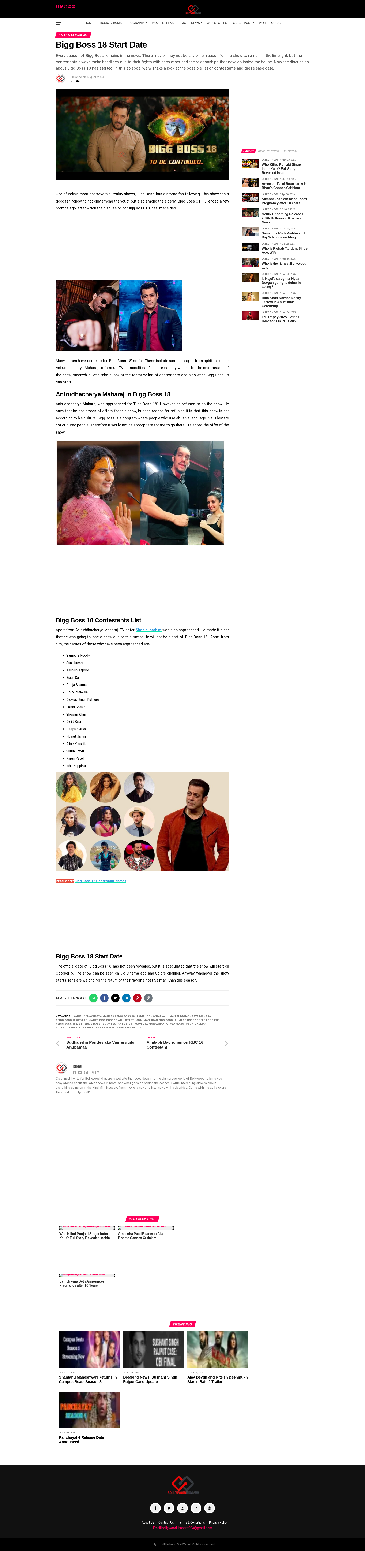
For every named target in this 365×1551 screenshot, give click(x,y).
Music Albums (110, 23)
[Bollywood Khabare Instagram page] (182, 1508)
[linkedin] (69, 6)
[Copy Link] (148, 998)
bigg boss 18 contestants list (109, 1024)
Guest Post (242, 23)
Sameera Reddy (129, 1027)
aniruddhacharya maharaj (192, 1016)
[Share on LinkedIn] (126, 998)
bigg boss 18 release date (199, 1020)
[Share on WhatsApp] (93, 998)
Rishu (76, 81)
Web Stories (217, 23)
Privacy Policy (218, 1522)
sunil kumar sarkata (152, 1024)
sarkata (178, 1024)
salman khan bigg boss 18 (157, 1020)
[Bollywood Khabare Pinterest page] (209, 1508)
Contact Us (166, 1522)
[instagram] (65, 6)
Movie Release (164, 23)
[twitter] (61, 6)
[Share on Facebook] (104, 998)
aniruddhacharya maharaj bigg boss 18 (105, 1016)
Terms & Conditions (191, 1522)
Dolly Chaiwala (69, 1027)
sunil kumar (197, 1024)
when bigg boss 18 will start (112, 1020)
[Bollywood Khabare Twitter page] (169, 1508)
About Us (148, 1522)
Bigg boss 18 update (72, 1020)
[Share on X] (115, 998)
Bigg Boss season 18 (99, 1027)
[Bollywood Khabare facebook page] (155, 1508)
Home (89, 23)
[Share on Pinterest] (137, 998)
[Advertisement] (142, 245)
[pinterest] (73, 6)
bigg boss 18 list (69, 1024)
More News (190, 23)
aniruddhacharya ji (153, 1016)
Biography (136, 23)
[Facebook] (57, 6)
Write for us (270, 23)
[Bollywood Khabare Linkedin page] (196, 1508)
